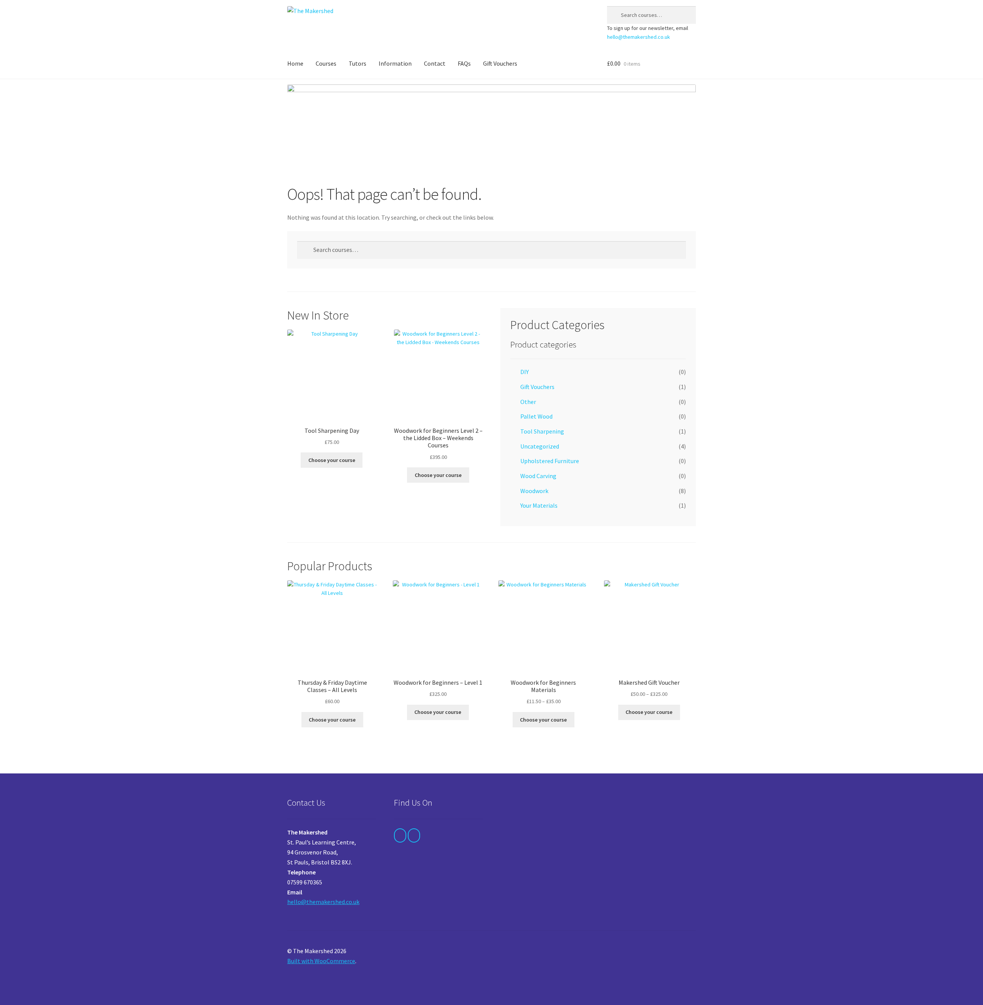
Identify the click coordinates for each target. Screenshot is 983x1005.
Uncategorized (539, 446)
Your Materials (539, 505)
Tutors (357, 63)
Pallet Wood (536, 416)
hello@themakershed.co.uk (638, 36)
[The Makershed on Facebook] (400, 835)
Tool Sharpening (542, 431)
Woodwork (534, 491)
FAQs (464, 63)
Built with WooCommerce (321, 961)
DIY (524, 372)
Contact (434, 63)
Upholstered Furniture (549, 461)
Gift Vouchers (500, 63)
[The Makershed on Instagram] (414, 835)
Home (295, 63)
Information (395, 63)
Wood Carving (538, 476)
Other (528, 402)
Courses (326, 63)
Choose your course (331, 460)
